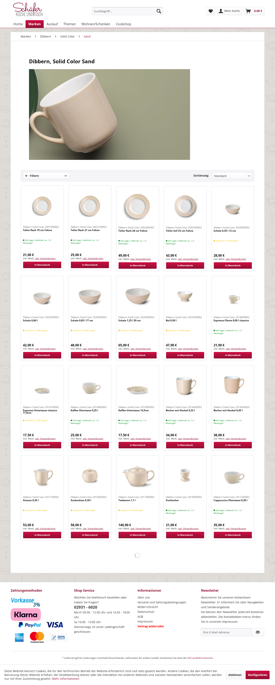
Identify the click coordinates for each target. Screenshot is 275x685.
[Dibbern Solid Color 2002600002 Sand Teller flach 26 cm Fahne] (137, 206)
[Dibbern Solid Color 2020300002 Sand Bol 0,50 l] (185, 296)
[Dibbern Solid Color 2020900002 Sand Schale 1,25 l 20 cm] (137, 296)
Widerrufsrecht (148, 607)
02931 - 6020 (85, 607)
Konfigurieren (257, 675)
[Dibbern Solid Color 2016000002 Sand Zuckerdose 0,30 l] (90, 476)
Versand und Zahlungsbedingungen (162, 602)
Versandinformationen (200, 658)
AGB (140, 616)
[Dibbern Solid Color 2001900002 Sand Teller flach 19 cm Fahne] (42, 206)
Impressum (145, 621)
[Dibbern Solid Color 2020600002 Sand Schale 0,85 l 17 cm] (90, 296)
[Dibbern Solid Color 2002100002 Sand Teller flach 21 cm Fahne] (90, 206)
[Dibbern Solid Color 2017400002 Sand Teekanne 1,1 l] (137, 476)
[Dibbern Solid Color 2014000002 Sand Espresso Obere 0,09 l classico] (233, 296)
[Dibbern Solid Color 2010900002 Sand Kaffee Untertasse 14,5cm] (137, 386)
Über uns (144, 597)
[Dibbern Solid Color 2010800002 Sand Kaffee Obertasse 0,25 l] (90, 386)
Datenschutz (146, 612)
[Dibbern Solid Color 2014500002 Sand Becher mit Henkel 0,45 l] (233, 386)
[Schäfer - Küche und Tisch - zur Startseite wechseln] (28, 10)
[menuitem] (127, 11)
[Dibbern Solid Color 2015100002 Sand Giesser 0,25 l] (42, 476)
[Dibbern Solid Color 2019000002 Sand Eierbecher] (185, 476)
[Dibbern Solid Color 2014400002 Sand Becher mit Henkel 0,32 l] (185, 386)
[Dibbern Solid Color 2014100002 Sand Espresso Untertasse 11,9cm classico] (42, 386)
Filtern (34, 176)
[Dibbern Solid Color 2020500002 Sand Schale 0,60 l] (42, 296)
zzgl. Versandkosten (45, 258)
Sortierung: (201, 175)
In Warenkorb (42, 264)
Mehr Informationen (65, 679)
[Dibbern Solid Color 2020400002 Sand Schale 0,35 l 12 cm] (233, 206)
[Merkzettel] (210, 11)
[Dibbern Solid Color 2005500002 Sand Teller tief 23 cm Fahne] (185, 206)
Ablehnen (235, 675)
